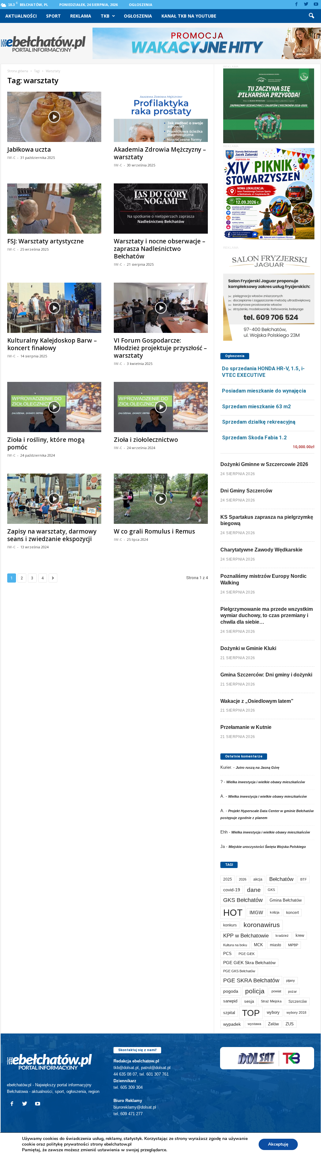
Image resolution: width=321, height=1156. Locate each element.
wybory (273, 1012)
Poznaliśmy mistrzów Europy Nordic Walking (263, 579)
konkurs (230, 925)
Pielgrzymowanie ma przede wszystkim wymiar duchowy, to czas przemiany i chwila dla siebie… (266, 615)
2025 (227, 879)
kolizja (274, 912)
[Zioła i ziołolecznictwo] (161, 407)
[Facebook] (296, 4)
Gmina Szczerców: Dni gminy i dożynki (266, 674)
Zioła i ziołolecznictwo (146, 440)
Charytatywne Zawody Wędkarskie (261, 549)
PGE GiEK (247, 954)
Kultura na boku (235, 945)
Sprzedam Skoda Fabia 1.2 (254, 437)
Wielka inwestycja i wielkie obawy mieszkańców (265, 782)
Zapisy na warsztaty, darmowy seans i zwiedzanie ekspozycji (52, 535)
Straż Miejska (271, 1001)
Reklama (80, 16)
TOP (251, 1013)
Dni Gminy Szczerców (246, 490)
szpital (229, 1012)
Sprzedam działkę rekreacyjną (258, 422)
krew (300, 935)
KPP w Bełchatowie (246, 936)
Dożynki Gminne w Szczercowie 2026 (264, 464)
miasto (275, 945)
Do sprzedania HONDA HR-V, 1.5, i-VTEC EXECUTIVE (263, 371)
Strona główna (17, 71)
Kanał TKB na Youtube (188, 16)
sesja (249, 1001)
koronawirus (262, 924)
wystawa (254, 1024)
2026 (242, 879)
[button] (311, 16)
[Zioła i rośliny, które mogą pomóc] (54, 407)
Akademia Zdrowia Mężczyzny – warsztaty (160, 153)
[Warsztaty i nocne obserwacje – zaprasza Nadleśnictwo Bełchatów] (161, 208)
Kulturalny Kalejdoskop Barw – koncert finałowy (52, 344)
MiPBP (293, 945)
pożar (292, 991)
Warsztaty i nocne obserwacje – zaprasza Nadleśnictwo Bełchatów (159, 248)
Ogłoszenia (140, 4)
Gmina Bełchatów (286, 900)
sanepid (230, 1001)
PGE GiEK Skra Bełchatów (249, 962)
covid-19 (231, 889)
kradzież (282, 935)
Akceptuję (278, 1144)
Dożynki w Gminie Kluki (248, 648)
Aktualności (21, 16)
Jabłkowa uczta (29, 149)
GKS (271, 890)
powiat (276, 991)
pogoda (230, 991)
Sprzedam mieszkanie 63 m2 (256, 406)
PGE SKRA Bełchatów (251, 980)
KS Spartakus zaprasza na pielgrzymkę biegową (266, 520)
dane (254, 890)
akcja (257, 879)
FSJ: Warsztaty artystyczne (45, 241)
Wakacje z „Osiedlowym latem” (256, 701)
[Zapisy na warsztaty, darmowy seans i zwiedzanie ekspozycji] (54, 499)
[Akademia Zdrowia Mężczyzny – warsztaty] (161, 117)
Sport (53, 16)
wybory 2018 (296, 1012)
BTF (303, 879)
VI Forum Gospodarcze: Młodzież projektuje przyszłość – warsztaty (160, 348)
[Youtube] (316, 4)
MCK (258, 944)
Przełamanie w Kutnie (245, 727)
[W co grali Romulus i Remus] (161, 499)
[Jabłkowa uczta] (54, 117)
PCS (227, 954)
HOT (233, 912)
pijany (290, 980)
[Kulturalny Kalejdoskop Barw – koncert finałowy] (54, 308)
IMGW (256, 912)
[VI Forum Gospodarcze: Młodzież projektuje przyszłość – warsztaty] (161, 308)
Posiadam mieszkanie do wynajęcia (264, 391)
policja (255, 991)
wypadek (232, 1024)
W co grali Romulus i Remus (154, 531)
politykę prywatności (67, 1144)
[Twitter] (306, 4)
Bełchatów (281, 879)
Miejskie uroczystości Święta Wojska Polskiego (267, 847)
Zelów (273, 1024)
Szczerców (297, 1001)
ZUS (290, 1024)
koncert (292, 912)
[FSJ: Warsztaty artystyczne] (54, 208)
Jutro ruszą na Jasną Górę (257, 767)
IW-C (11, 157)
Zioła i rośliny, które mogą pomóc (46, 443)
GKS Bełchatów (243, 900)
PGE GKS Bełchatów (239, 971)
